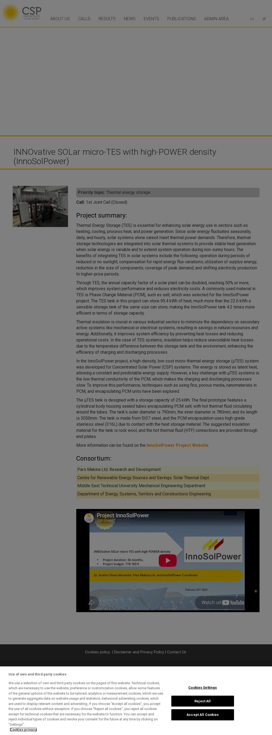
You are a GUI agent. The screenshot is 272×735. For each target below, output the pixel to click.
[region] (136, 700)
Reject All (202, 701)
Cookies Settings (202, 688)
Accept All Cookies (202, 715)
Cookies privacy (23, 730)
